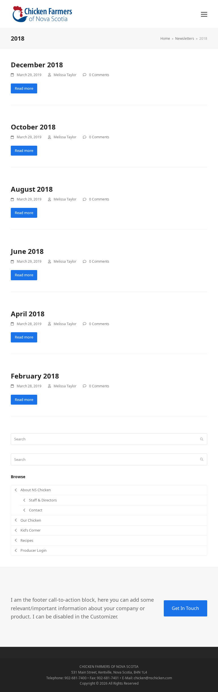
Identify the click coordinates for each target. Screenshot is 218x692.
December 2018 (37, 64)
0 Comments (99, 74)
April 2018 (28, 313)
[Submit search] (201, 439)
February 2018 (35, 376)
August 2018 (32, 189)
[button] (204, 14)
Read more (24, 88)
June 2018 (27, 251)
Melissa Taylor (65, 74)
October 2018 (33, 126)
